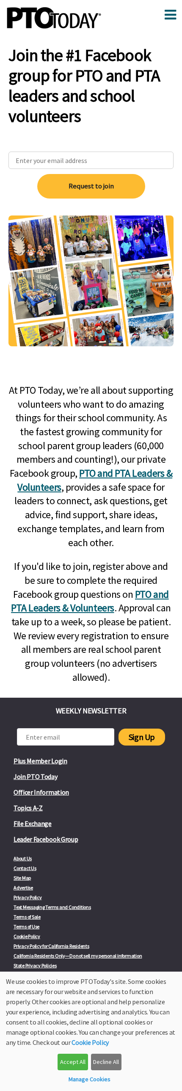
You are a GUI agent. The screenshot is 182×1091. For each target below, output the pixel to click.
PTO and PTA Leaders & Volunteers (90, 601)
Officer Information (41, 792)
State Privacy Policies (35, 965)
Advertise (23, 887)
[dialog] (91, 1031)
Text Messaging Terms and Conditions (52, 907)
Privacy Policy (28, 897)
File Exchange (33, 823)
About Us (23, 858)
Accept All (72, 1062)
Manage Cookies (89, 1079)
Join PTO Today (36, 776)
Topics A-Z (28, 808)
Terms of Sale (27, 917)
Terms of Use (26, 926)
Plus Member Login (40, 761)
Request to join (91, 186)
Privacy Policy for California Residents (51, 946)
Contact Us (25, 868)
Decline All (106, 1062)
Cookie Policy (27, 936)
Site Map (22, 878)
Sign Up (142, 737)
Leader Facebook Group (46, 839)
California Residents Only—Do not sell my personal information (78, 956)
